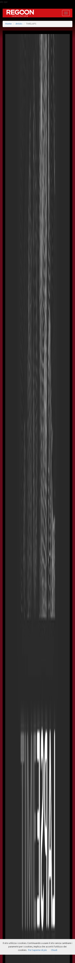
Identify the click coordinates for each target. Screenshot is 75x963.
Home (8, 24)
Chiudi (54, 950)
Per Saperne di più (37, 950)
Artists (19, 24)
